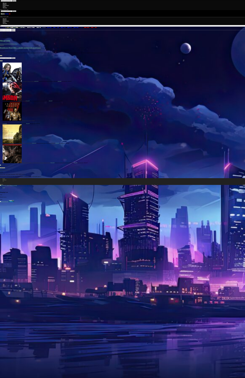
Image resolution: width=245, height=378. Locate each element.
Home (4, 187)
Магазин (5, 3)
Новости (5, 4)
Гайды (4, 6)
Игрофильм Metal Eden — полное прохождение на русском (20, 48)
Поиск (14, 0)
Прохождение (6, 5)
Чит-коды (5, 7)
